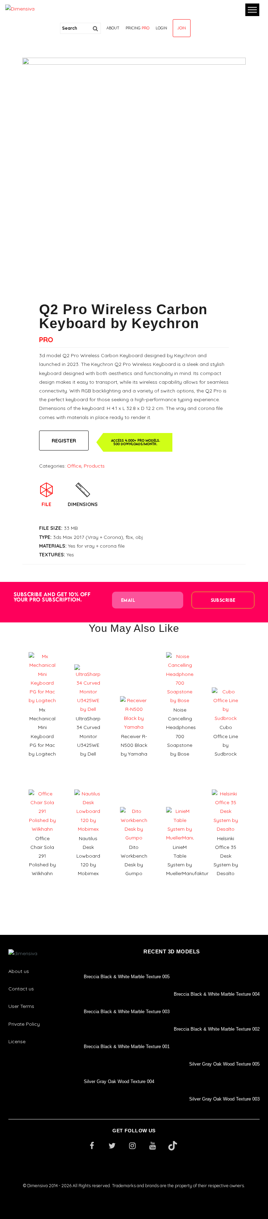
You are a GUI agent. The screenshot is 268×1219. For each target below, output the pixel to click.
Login (161, 28)
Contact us (21, 989)
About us (18, 971)
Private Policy (24, 1024)
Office (74, 466)
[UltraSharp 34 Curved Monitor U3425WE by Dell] (88, 661)
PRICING (137, 28)
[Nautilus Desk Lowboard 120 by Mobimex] (88, 787)
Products (94, 466)
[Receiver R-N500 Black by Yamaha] (134, 693)
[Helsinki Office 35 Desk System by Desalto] (225, 787)
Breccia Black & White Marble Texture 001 (127, 1046)
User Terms (21, 1006)
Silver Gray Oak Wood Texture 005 (224, 1064)
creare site (134, 1195)
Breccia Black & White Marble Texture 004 (217, 994)
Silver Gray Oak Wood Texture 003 (224, 1099)
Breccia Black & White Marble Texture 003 (127, 1011)
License (16, 1041)
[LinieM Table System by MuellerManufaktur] (180, 804)
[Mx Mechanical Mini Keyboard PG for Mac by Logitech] (42, 649)
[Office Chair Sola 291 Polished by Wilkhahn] (42, 787)
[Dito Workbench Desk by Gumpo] (134, 804)
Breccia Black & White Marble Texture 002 (217, 1029)
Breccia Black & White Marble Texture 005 (127, 976)
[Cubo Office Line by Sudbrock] (225, 685)
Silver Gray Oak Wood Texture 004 (119, 1081)
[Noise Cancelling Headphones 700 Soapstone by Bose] (180, 649)
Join (181, 28)
